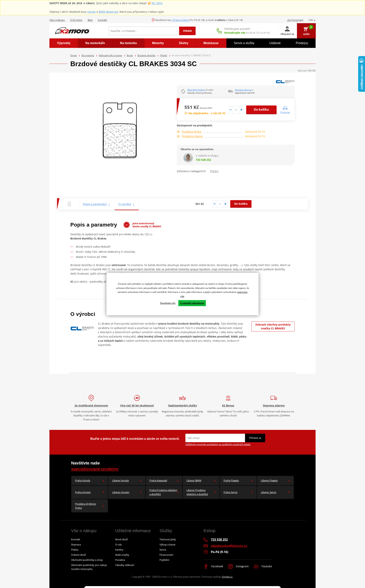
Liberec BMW (193, 480)
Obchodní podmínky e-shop (87, 560)
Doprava (76, 544)
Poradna (120, 560)
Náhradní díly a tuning (110, 55)
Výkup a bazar (167, 544)
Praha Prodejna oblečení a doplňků (163, 492)
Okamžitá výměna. (196, 89)
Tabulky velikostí (124, 565)
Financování (166, 554)
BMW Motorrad (108, 11)
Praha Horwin (83, 492)
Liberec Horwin (120, 492)
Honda (91, 11)
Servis (162, 549)
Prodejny (302, 43)
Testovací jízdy (167, 539)
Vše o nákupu (57, 20)
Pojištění (164, 560)
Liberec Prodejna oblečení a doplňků (197, 492)
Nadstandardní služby (182, 405)
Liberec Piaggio (269, 480)
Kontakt (102, 20)
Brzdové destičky (147, 55)
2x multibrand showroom (91, 405)
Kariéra (119, 549)
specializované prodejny (94, 469)
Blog (90, 20)
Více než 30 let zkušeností (137, 405)
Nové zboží (121, 539)
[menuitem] (63, 43)
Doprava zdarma (243, 89)
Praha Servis (230, 492)
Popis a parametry (95, 204)
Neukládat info (167, 303)
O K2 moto (76, 20)
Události (275, 43)
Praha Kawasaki (158, 480)
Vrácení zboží (78, 554)
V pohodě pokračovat (192, 303)
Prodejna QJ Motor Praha (85, 506)
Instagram (242, 566)
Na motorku (88, 55)
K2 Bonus (228, 405)
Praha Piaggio (231, 480)
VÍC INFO (157, 3)
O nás (118, 544)
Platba (74, 549)
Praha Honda (82, 480)
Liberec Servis (268, 492)
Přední (163, 55)
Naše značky (122, 554)
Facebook (216, 566)
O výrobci (124, 204)
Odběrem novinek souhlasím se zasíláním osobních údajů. (218, 444)
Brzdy (130, 55)
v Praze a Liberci (180, 20)
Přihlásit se (255, 438)
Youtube (266, 566)
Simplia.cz (227, 576)
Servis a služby (244, 43)
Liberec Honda (120, 480)
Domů (73, 55)
